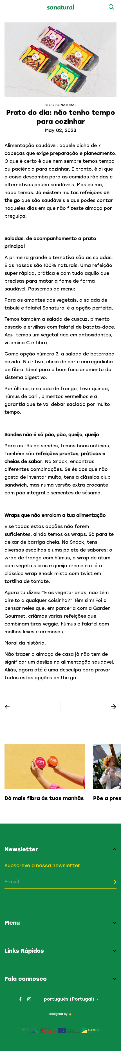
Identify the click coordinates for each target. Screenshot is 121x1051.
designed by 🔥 (60, 1014)
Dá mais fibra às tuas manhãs (44, 798)
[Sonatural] (60, 7)
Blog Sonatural (60, 105)
